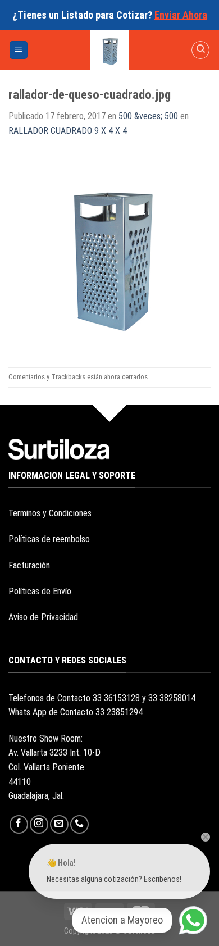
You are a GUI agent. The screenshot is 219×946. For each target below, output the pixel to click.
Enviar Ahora (180, 15)
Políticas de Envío (39, 591)
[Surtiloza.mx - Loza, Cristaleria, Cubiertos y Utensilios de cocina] (109, 50)
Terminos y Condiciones (50, 513)
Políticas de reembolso (49, 539)
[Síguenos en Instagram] (39, 824)
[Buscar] (200, 50)
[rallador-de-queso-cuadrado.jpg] (109, 252)
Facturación (29, 565)
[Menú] (19, 50)
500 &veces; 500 (148, 116)
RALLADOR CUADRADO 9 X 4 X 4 (67, 130)
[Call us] (79, 824)
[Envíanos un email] (59, 824)
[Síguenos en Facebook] (19, 824)
